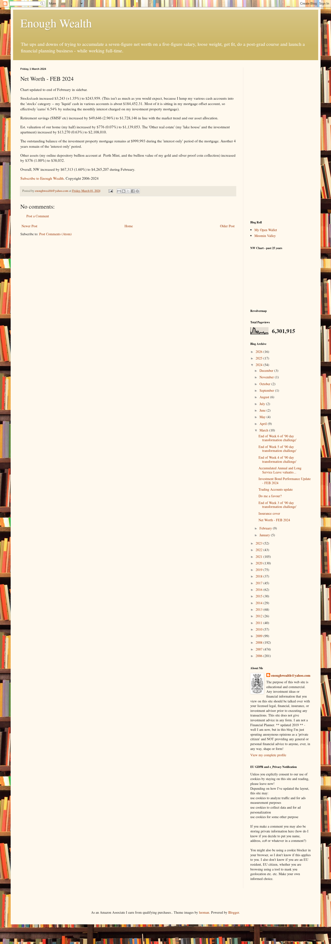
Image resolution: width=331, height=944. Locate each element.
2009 (259, 636)
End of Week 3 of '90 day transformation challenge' (278, 504)
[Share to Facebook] (132, 191)
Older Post (227, 226)
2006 (259, 655)
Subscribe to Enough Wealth (42, 178)
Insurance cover (269, 513)
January (265, 535)
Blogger (233, 912)
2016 (259, 589)
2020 (259, 563)
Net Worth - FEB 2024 (274, 520)
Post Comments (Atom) (55, 234)
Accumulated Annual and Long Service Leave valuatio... (280, 470)
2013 (259, 609)
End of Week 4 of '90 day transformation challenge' (278, 459)
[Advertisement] (280, 140)
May (263, 417)
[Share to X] (128, 191)
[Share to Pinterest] (137, 191)
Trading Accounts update (276, 489)
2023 (259, 543)
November (267, 377)
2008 (259, 642)
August (265, 397)
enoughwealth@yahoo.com (290, 675)
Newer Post (29, 226)
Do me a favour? (270, 496)
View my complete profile (268, 755)
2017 (259, 583)
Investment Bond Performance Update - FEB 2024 (285, 480)
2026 (259, 351)
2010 (259, 629)
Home (129, 226)
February (266, 528)
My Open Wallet (265, 230)
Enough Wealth (56, 23)
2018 (259, 576)
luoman (204, 912)
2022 (259, 549)
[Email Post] (110, 191)
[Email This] (119, 191)
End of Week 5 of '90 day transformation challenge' (278, 448)
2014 (259, 603)
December (267, 370)
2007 (259, 649)
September (267, 390)
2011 (259, 622)
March (264, 430)
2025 (259, 358)
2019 (259, 569)
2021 (259, 556)
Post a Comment (37, 216)
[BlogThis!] (123, 191)
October (265, 384)
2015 (259, 596)
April (264, 423)
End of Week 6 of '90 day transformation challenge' (278, 438)
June (263, 410)
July (263, 403)
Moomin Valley (265, 235)
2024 (259, 364)
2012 (259, 616)
